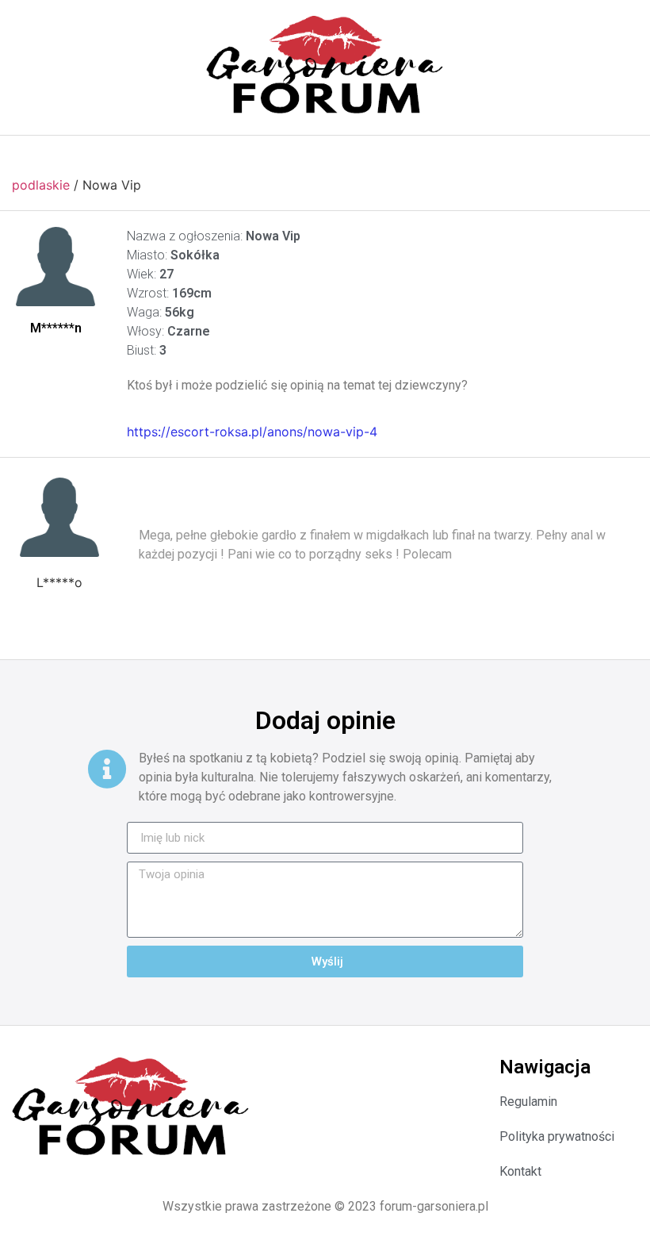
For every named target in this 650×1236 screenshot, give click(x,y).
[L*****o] (59, 517)
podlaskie (41, 185)
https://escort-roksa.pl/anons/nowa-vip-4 (252, 432)
